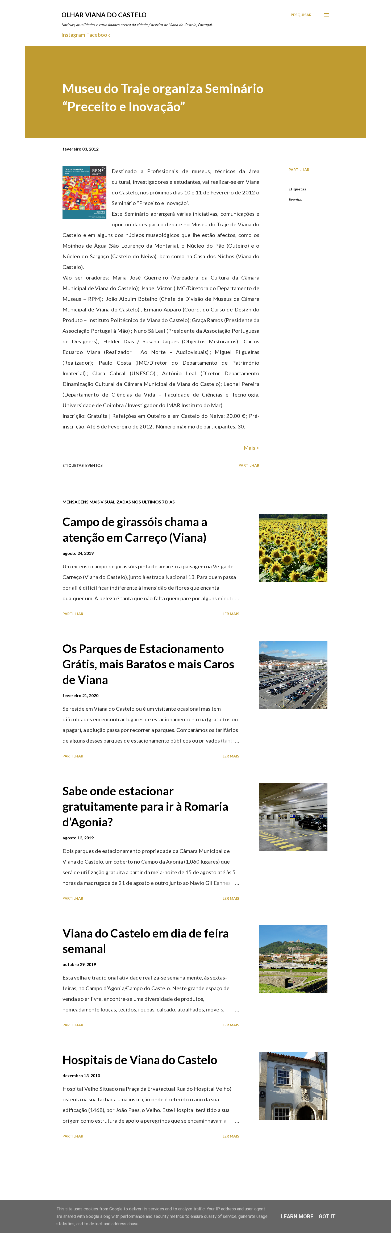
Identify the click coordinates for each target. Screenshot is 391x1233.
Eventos (295, 199)
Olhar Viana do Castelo (104, 15)
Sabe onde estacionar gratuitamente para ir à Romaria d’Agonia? (145, 806)
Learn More (297, 1216)
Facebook (98, 34)
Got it (327, 1216)
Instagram (73, 34)
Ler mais (231, 613)
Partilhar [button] (299, 169)
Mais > (251, 447)
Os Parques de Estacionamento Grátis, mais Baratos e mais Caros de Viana (148, 664)
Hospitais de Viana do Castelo (140, 1060)
